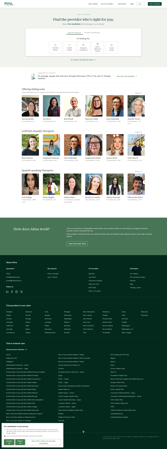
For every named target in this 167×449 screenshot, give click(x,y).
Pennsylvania (107, 319)
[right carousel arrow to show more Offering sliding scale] (145, 104)
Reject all (20, 442)
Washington (126, 326)
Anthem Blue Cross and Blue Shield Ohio (20, 403)
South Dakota (107, 329)
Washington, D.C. (128, 329)
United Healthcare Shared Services (123, 410)
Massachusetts (50, 332)
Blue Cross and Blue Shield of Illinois (71, 355)
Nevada (66, 332)
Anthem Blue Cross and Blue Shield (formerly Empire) (25, 372)
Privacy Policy (107, 437)
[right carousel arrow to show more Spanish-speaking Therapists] (145, 182)
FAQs (8, 274)
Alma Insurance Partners (15, 349)
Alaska (8, 315)
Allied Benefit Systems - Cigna (17, 368)
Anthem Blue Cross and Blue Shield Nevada (21, 396)
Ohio (84, 332)
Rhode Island (107, 322)
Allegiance (9, 362)
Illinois (27, 329)
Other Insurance (12, 427)
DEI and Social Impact (137, 277)
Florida (27, 315)
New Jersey (87, 315)
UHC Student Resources (119, 403)
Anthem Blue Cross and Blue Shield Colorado (22, 375)
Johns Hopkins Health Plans (68, 396)
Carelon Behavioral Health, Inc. (69, 365)
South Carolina (107, 326)
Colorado (9, 329)
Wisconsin (144, 312)
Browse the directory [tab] (92, 33)
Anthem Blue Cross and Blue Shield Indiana (21, 382)
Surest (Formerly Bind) (118, 386)
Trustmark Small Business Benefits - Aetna (125, 396)
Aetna (8, 355)
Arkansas (9, 322)
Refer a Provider (95, 291)
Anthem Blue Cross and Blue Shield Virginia (21, 407)
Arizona (9, 319)
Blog (131, 284)
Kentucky (48, 319)
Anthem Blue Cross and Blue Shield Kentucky (22, 386)
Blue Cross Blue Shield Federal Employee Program (24, 414)
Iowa (46, 312)
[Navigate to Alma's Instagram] (16, 292)
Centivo (61, 368)
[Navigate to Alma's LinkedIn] (7, 292)
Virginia (124, 322)
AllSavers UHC (11, 358)
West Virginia (126, 332)
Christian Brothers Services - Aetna (71, 372)
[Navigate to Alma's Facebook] (12, 292)
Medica (60, 414)
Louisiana (48, 322)
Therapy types (135, 287)
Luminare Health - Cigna (66, 407)
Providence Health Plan (118, 375)
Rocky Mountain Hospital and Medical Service (126, 379)
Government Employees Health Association (73, 386)
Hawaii (27, 322)
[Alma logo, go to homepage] (8, 4)
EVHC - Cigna (63, 382)
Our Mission (134, 274)
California (9, 326)
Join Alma (92, 277)
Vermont (125, 319)
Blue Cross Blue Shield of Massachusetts (21, 417)
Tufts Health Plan (116, 400)
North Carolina (88, 326)
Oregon (105, 315)
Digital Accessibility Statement (136, 437)
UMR (112, 407)
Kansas (47, 315)
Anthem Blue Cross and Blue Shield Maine (21, 389)
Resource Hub (94, 284)
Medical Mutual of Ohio (66, 417)
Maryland (48, 329)
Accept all (9, 442)
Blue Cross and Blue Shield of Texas (71, 362)
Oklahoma (105, 312)
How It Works (52, 277)
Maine (47, 326)
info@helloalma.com (13, 277)
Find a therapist (53, 274)
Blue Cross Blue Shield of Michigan (18, 421)
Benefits (92, 274)
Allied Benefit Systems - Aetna (17, 365)
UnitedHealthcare (116, 414)
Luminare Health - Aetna (67, 403)
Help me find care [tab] (74, 33)
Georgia (28, 319)
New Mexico (87, 319)
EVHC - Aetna (63, 379)
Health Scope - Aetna (66, 393)
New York (86, 322)
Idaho (27, 326)
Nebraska (67, 329)
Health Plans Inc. (64, 389)
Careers (132, 281)
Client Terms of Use (119, 437)
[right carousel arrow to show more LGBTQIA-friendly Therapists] (145, 143)
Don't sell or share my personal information (43, 442)
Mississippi (68, 319)
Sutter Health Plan (117, 389)
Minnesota (67, 315)
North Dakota (88, 329)
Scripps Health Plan (117, 382)
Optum (112, 362)
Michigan (67, 312)
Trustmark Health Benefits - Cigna (122, 393)
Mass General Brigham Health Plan (70, 410)
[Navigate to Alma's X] (21, 292)
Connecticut (10, 332)
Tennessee (106, 332)
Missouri (67, 322)
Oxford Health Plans (117, 368)
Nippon (112, 358)
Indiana (27, 332)
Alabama (9, 312)
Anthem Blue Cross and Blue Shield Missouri (22, 393)
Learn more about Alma (77, 244)
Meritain (61, 421)
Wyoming (144, 315)
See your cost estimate (125, 76)
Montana (67, 326)
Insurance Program (95, 281)
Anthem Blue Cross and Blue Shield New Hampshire (24, 400)
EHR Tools (92, 287)
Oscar (112, 365)
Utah (123, 315)
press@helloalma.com (13, 281)
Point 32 (113, 372)
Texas (124, 312)
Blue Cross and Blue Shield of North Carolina (74, 358)
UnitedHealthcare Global (119, 417)
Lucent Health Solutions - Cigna (69, 400)
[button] (55, 47)
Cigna (60, 375)
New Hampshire (89, 312)
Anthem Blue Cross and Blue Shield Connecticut (23, 379)
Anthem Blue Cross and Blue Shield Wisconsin (22, 410)
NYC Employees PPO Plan (119, 355)
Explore (137, 93)
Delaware (28, 312)
